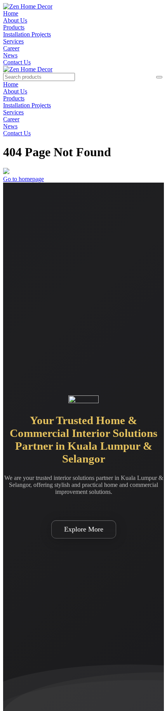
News (10, 55)
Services (13, 41)
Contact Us (17, 62)
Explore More (83, 529)
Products (13, 27)
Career (11, 48)
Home (10, 13)
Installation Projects (27, 34)
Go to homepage (23, 179)
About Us (15, 20)
